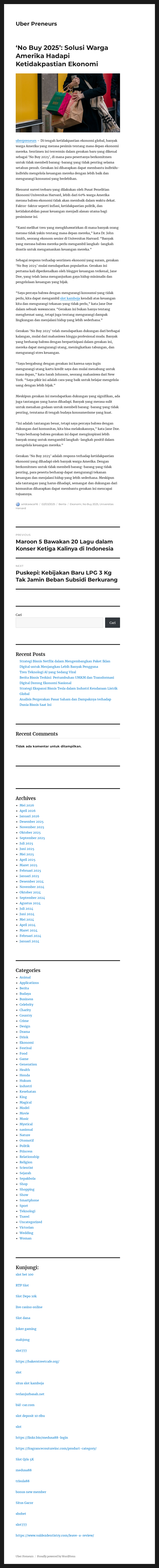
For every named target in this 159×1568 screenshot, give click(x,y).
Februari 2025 (30, 870)
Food (23, 1053)
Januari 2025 (29, 876)
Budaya (25, 994)
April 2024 (27, 925)
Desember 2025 (32, 822)
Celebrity (26, 1004)
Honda (25, 1075)
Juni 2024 (27, 914)
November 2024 (32, 887)
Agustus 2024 (30, 903)
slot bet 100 (24, 1274)
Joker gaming (26, 1329)
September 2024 (32, 898)
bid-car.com (25, 1405)
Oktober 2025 (30, 832)
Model (24, 1108)
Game (24, 1059)
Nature (25, 1135)
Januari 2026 (29, 816)
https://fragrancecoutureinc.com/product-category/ (56, 1448)
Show (24, 1195)
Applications (29, 983)
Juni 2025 (27, 849)
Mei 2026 (27, 805)
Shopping (27, 1189)
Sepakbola (27, 1178)
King (23, 1097)
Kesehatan (28, 1091)
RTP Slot (22, 1285)
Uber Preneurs (36, 23)
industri (26, 1086)
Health (25, 1070)
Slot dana (23, 1318)
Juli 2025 (26, 843)
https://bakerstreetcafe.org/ (37, 1361)
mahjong (23, 1340)
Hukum (25, 1081)
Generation (28, 1064)
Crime (24, 1021)
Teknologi (27, 1211)
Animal (25, 977)
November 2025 (32, 827)
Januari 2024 (29, 941)
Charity (25, 1010)
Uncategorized (31, 1222)
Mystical (26, 1124)
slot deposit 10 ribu (30, 1416)
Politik (25, 1146)
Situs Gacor (24, 1503)
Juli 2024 (26, 909)
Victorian (27, 1227)
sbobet (21, 1514)
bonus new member (31, 1492)
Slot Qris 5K (25, 1459)
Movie (24, 1113)
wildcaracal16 (29, 504)
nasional (26, 1129)
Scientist (26, 1168)
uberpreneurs (26, 141)
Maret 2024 (28, 930)
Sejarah (25, 1173)
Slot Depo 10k (26, 1296)
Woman (26, 1238)
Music (24, 1119)
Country (26, 1015)
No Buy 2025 (90, 504)
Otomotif (27, 1140)
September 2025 (32, 838)
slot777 (21, 1350)
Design (25, 1026)
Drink (24, 1037)
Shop (24, 1184)
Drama (25, 1032)
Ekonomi (75, 504)
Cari (19, 615)
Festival (26, 1048)
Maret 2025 (28, 865)
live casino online (29, 1307)
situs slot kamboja (30, 1383)
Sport (24, 1206)
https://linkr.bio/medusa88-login (42, 1437)
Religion (26, 1162)
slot (19, 1372)
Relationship (29, 1157)
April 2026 (28, 811)
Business (26, 999)
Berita (62, 504)
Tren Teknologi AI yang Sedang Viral (48, 672)
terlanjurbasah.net (30, 1394)
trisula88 (22, 1481)
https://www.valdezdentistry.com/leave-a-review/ (55, 1535)
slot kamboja (70, 298)
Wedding (26, 1233)
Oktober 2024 (30, 892)
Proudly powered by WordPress (56, 1556)
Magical (26, 1102)
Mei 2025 (27, 854)
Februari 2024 (30, 936)
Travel (24, 1216)
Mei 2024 (27, 919)
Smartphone (29, 1200)
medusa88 (24, 1470)
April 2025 (27, 860)
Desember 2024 (32, 881)
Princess (26, 1151)
